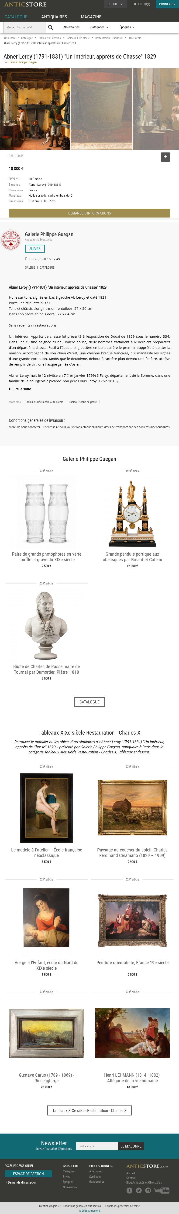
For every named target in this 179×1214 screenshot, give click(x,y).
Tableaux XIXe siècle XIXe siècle (44, 401)
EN (140, 4)
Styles (66, 1176)
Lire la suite (22, 388)
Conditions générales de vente (122, 1206)
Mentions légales (49, 1206)
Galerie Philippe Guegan (49, 234)
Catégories (69, 1171)
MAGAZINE (91, 16)
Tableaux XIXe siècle (78, 38)
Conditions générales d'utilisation (82, 1206)
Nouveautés (71, 27)
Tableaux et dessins (49, 38)
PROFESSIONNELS (101, 1166)
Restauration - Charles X (109, 38)
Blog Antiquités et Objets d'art (144, 1182)
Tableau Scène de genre (83, 401)
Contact (131, 1178)
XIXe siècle (134, 38)
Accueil (130, 1173)
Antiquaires (96, 1171)
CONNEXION (167, 4)
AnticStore (9, 38)
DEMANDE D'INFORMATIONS (89, 213)
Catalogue (27, 38)
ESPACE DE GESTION (28, 1173)
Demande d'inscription (22, 1182)
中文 (147, 4)
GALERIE (30, 268)
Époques (68, 1182)
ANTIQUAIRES (54, 16)
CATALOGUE (16, 16)
